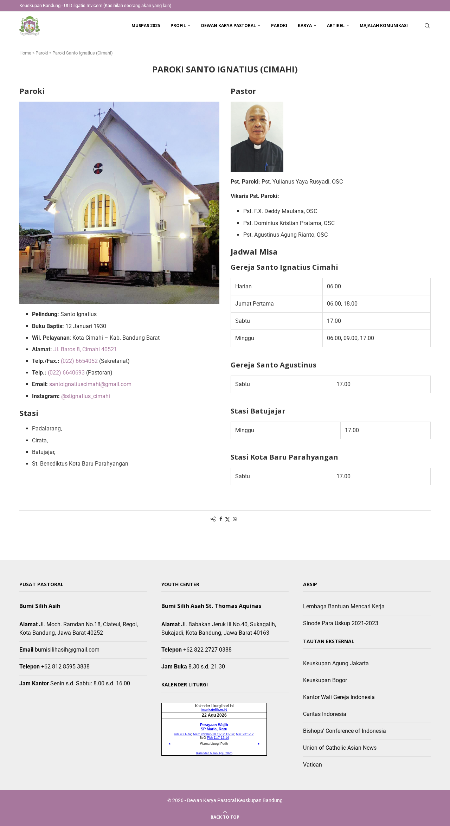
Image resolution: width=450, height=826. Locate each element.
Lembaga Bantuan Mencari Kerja (344, 606)
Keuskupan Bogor (325, 680)
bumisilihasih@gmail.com (67, 649)
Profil (178, 25)
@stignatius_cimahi (85, 396)
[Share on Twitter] (227, 519)
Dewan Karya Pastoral (228, 25)
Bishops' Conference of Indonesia (344, 731)
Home (25, 53)
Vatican (312, 764)
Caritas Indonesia (324, 714)
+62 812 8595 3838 (65, 666)
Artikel (336, 25)
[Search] (427, 26)
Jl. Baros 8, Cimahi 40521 (85, 349)
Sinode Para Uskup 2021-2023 (340, 623)
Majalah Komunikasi (384, 25)
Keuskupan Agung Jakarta (336, 663)
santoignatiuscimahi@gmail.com (90, 384)
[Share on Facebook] (220, 519)
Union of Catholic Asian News (340, 747)
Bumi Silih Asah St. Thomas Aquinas (211, 606)
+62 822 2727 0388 (207, 649)
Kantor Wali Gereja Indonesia (339, 697)
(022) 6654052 (79, 361)
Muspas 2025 (145, 25)
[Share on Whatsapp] (235, 519)
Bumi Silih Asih (39, 606)
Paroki (279, 25)
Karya (305, 25)
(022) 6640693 (66, 372)
